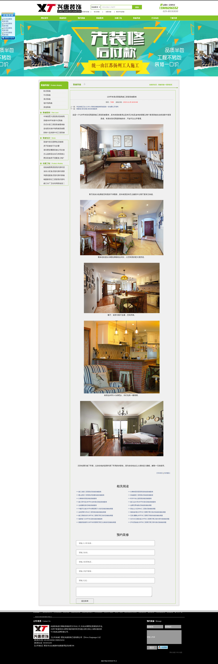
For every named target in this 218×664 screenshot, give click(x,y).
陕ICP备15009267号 (109, 607)
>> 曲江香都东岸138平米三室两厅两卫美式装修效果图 (94, 515)
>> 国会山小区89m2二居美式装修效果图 (141, 509)
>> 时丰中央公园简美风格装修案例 (140, 498)
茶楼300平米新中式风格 (53, 120)
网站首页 (44, 18)
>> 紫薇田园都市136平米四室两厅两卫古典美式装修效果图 (96, 522)
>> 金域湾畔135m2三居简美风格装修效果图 (91, 512)
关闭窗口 (167, 473)
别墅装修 (108, 11)
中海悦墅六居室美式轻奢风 (54, 116)
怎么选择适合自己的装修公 (54, 154)
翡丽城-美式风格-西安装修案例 (86, 109)
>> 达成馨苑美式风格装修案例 (86, 505)
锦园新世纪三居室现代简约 (54, 179)
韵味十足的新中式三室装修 (54, 133)
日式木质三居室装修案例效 (54, 124)
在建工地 (118, 18)
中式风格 (47, 95)
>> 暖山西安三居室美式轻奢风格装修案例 (90, 495)
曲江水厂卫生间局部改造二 (54, 183)
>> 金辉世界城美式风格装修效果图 (140, 505)
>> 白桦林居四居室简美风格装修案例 (140, 492)
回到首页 (169, 85)
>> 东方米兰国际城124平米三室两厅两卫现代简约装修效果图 (148, 519)
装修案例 (99, 18)
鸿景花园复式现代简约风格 (54, 175)
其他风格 (47, 107)
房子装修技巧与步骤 (51, 146)
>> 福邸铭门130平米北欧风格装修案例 (89, 519)
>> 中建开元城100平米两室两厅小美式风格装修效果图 (94, 509)
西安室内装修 (85, 11)
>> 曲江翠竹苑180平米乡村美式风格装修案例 (91, 502)
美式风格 (47, 99)
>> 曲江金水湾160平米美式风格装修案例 (142, 502)
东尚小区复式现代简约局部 (54, 171)
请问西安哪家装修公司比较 (54, 150)
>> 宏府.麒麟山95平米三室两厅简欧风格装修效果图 (145, 515)
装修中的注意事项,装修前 (53, 142)
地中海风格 (48, 103)
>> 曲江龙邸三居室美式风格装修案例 (88, 492)
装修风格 (136, 18)
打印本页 (160, 473)
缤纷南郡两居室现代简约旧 (54, 167)
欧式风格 (97, 11)
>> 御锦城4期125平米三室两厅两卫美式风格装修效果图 (147, 512)
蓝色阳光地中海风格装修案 (54, 128)
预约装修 (81, 18)
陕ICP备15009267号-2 (109, 661)
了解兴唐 (173, 18)
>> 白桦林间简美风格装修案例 (86, 498)
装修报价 (62, 18)
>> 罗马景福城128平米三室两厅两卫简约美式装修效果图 (147, 522)
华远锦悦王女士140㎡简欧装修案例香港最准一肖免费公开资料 (97, 107)
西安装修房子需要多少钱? (54, 158)
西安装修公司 (75, 626)
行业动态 (155, 18)
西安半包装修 (120, 11)
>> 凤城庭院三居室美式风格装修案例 (140, 495)
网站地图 (173, 652)
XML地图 (179, 652)
